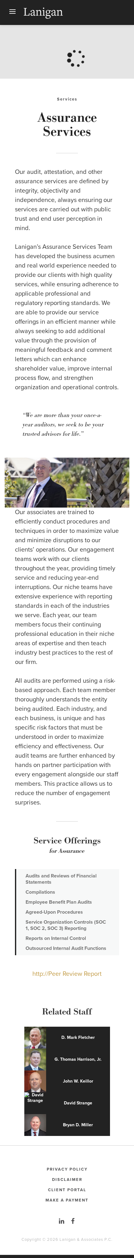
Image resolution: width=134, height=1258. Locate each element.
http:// (40, 974)
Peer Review (66, 974)
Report (93, 974)
